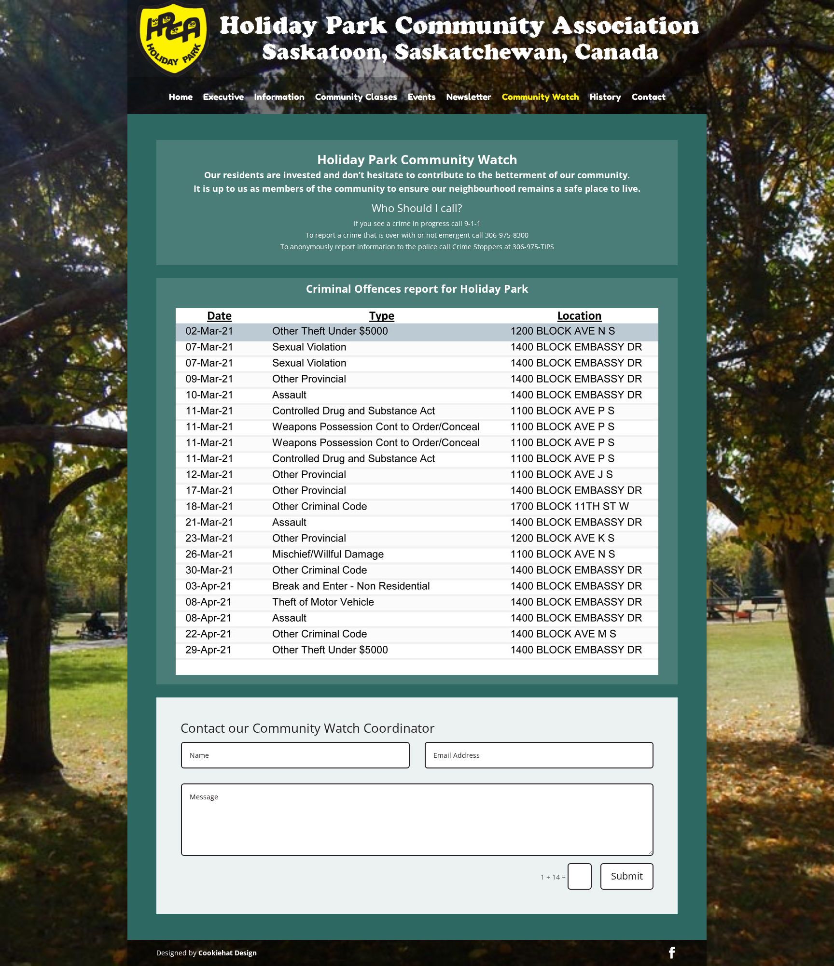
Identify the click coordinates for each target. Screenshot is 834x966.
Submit (627, 875)
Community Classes (356, 97)
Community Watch (540, 97)
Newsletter (468, 97)
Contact (649, 97)
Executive (223, 97)
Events (422, 97)
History (605, 97)
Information (279, 97)
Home (181, 97)
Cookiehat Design (227, 952)
